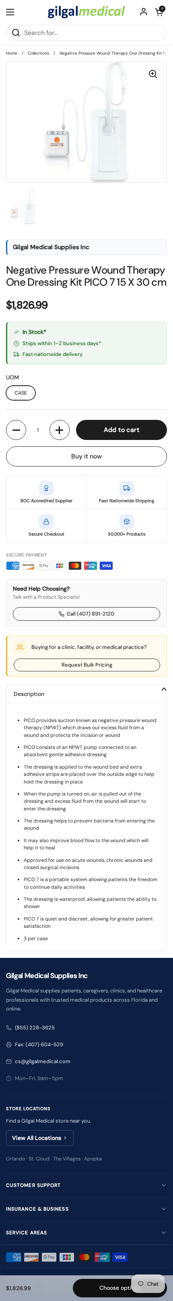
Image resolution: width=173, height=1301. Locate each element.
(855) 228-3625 (35, 1027)
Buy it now (86, 456)
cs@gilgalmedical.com (42, 1061)
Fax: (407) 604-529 (39, 1044)
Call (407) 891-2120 (90, 613)
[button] (159, 12)
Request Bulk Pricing (87, 664)
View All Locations (36, 1137)
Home (11, 53)
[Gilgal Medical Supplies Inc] (86, 12)
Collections (38, 53)
